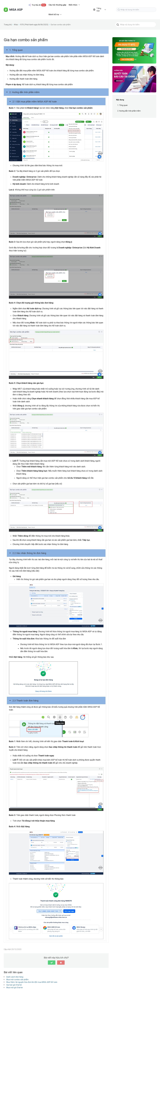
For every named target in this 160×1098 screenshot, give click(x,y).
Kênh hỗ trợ (54, 14)
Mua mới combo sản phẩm (17, 979)
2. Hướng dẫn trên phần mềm (129, 111)
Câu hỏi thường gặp (57, 5)
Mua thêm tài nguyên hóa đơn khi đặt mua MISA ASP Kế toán (31, 982)
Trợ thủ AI (38, 5)
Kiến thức (73, 5)
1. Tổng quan (122, 105)
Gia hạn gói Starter (14, 985)
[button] (56, 50)
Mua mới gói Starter (14, 987)
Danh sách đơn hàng (14, 977)
